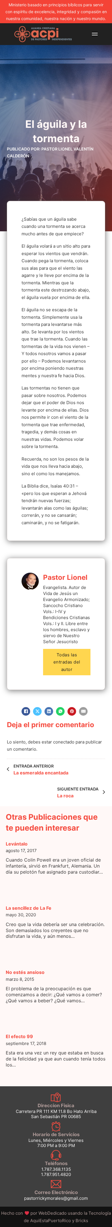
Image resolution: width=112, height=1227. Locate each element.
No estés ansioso (25, 972)
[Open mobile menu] (95, 34)
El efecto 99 (19, 1036)
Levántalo (17, 844)
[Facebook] (26, 711)
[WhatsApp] (60, 711)
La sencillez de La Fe (28, 908)
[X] (37, 711)
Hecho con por (34, 1213)
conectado (63, 742)
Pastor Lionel (65, 577)
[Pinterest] (71, 711)
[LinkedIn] (49, 711)
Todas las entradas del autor (66, 662)
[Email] (83, 711)
